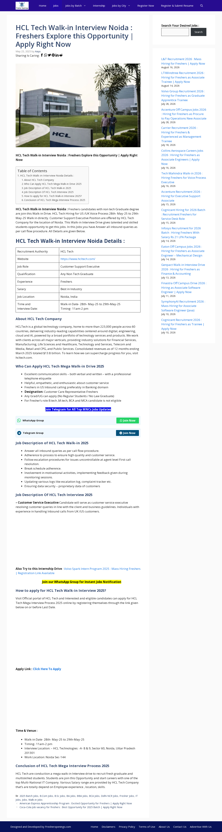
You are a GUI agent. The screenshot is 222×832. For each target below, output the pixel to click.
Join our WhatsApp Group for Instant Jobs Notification (81, 582)
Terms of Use (147, 826)
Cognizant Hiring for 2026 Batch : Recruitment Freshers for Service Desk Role (183, 214)
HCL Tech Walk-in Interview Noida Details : (47, 175)
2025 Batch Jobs (29, 796)
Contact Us (179, 826)
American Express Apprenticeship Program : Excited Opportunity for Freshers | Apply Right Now (76, 803)
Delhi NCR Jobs (109, 796)
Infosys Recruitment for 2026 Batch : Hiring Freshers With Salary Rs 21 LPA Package (181, 232)
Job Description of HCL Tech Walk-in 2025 (47, 188)
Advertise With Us (201, 826)
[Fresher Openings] (22, 5)
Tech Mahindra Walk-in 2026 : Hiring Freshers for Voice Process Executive (183, 177)
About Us (164, 826)
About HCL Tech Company (39, 180)
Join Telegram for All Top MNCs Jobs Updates (78, 409)
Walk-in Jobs (35, 799)
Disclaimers (108, 826)
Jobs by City (119, 5)
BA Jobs (70, 796)
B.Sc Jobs (59, 796)
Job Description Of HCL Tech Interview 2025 (49, 192)
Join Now (129, 420)
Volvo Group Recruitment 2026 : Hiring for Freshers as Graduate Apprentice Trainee (183, 95)
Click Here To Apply (47, 669)
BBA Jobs (82, 796)
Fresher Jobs (126, 796)
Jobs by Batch (73, 5)
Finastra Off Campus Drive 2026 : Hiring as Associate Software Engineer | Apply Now (183, 287)
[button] (201, 5)
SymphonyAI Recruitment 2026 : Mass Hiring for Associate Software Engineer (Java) (183, 305)
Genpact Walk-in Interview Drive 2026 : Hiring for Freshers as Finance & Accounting (183, 269)
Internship (99, 5)
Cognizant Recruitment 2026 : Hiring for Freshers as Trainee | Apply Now (182, 324)
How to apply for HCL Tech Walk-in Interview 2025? (53, 196)
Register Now (145, 5)
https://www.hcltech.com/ (78, 259)
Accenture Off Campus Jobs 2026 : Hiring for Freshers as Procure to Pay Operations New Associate (183, 114)
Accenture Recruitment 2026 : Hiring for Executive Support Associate (181, 196)
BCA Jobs (94, 796)
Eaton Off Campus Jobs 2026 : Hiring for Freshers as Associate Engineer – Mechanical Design (182, 251)
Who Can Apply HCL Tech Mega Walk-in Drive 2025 (53, 183)
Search (199, 32)
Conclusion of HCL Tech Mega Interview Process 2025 (54, 200)
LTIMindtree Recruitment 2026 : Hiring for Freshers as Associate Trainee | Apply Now (183, 77)
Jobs (55, 5)
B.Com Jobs (46, 796)
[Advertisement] (78, 542)
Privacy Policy (127, 826)
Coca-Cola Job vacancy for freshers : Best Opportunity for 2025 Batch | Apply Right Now (71, 807)
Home (42, 5)
